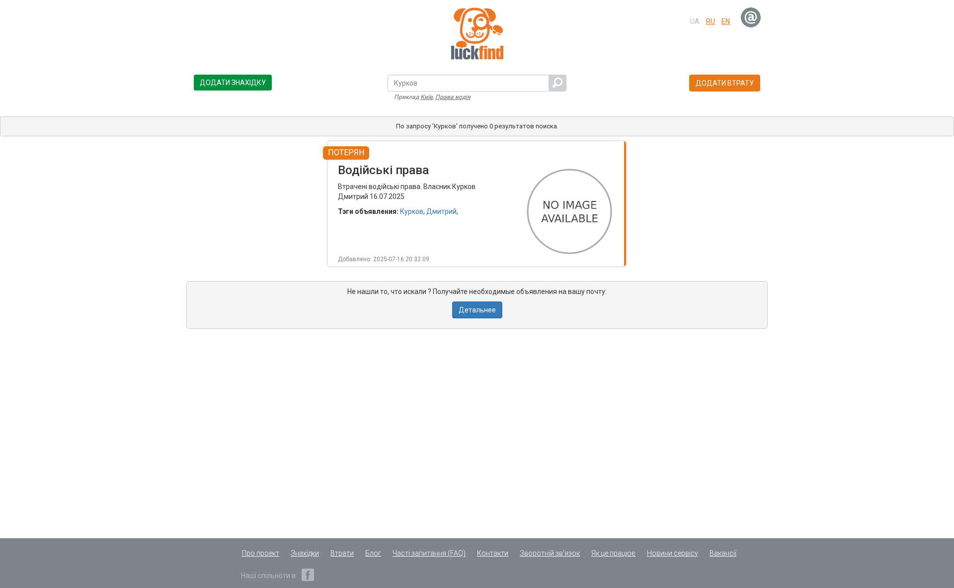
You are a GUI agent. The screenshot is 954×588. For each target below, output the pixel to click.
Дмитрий (441, 211)
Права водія (453, 97)
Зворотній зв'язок (550, 553)
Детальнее (477, 310)
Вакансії (723, 553)
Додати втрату (725, 83)
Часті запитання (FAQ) (429, 553)
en (725, 21)
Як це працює (613, 553)
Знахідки (305, 553)
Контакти (492, 553)
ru (710, 21)
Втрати (342, 553)
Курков (411, 211)
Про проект (260, 553)
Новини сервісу (672, 553)
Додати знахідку (233, 83)
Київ (426, 97)
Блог (373, 553)
